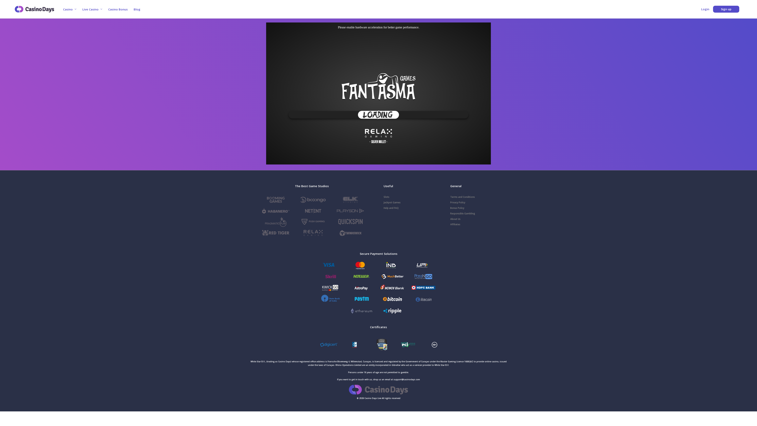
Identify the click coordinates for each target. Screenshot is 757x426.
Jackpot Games (392, 202)
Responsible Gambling (462, 213)
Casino (68, 9)
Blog (137, 9)
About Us (455, 219)
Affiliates (455, 224)
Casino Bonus (118, 9)
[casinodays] (378, 344)
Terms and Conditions (462, 197)
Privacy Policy (457, 202)
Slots (386, 197)
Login (705, 9)
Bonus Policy (457, 208)
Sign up (726, 9)
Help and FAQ (391, 208)
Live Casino (90, 9)
